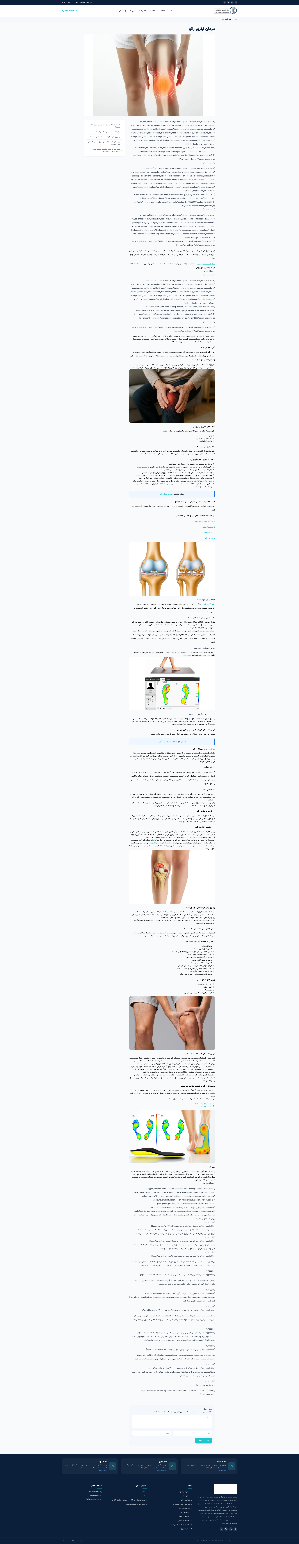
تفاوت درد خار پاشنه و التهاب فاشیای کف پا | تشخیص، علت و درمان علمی (106, 150)
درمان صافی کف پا (208, 526)
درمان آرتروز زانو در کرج (203, 1106)
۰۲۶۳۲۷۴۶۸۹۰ (102, 1471)
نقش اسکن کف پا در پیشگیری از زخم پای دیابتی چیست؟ (105, 125)
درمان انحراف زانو (209, 532)
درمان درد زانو (210, 538)
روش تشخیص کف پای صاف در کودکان (108, 132)
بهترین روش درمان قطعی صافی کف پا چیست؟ (105, 137)
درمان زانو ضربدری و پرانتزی (205, 521)
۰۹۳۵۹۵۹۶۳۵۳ (68, 2)
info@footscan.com (92, 1499)
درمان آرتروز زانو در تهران (203, 1103)
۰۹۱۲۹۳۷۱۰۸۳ (222, 1471)
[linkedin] (232, 2)
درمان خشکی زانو (166, 494)
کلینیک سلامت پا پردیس (206, 263)
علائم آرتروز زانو (209, 604)
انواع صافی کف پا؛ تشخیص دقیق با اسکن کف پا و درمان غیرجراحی (104, 143)
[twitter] (228, 2)
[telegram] (224, 2)
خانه (236, 19)
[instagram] (236, 2)
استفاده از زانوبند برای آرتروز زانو (160, 843)
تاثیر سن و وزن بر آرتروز (166, 741)
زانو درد (147, 1171)
